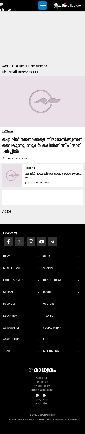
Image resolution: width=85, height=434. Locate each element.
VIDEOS (7, 211)
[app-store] (46, 399)
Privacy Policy (41, 385)
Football (7, 131)
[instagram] (31, 241)
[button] (5, 5)
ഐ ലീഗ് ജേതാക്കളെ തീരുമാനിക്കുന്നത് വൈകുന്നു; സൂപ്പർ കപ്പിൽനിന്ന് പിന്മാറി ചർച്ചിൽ (42, 145)
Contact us (41, 381)
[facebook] (8, 241)
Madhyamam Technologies (35, 419)
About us (41, 377)
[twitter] (20, 241)
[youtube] (41, 241)
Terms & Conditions (41, 389)
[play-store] (39, 399)
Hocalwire (71, 419)
